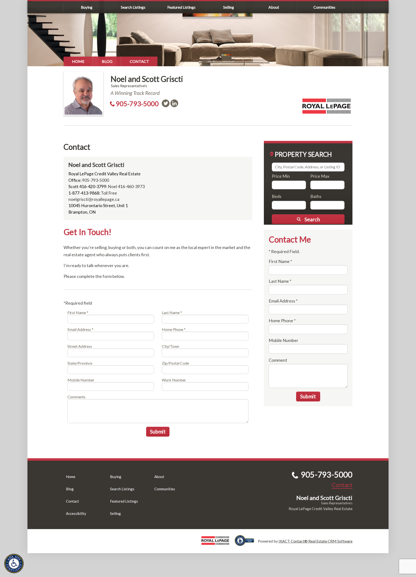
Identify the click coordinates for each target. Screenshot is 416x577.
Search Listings (133, 7)
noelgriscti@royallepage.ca (93, 199)
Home (78, 61)
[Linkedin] (174, 103)
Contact (139, 61)
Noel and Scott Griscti (146, 79)
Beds (276, 196)
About (273, 7)
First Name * (77, 312)
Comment (278, 360)
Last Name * (172, 312)
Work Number (174, 380)
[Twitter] (165, 103)
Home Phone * (174, 329)
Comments (76, 396)
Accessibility (76, 513)
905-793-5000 (137, 104)
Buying (86, 7)
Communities (324, 7)
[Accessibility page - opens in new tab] (246, 543)
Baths (315, 196)
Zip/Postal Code (175, 363)
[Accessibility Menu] (14, 563)
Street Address (79, 346)
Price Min (281, 176)
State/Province (79, 363)
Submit (158, 431)
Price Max (319, 176)
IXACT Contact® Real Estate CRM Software (315, 541)
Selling (228, 7)
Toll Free (109, 193)
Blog (107, 61)
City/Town (170, 346)
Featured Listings (181, 7)
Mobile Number (80, 380)
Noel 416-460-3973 (126, 186)
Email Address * (80, 329)
